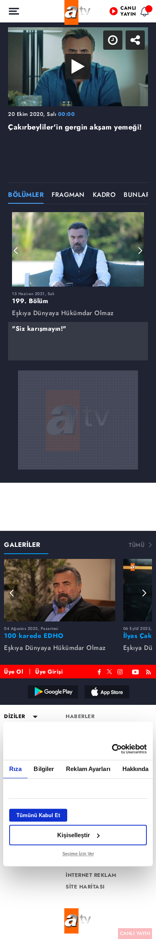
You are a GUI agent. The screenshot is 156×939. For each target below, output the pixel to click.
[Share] (143, 12)
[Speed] (120, 12)
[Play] (78, 469)
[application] (78, 469)
